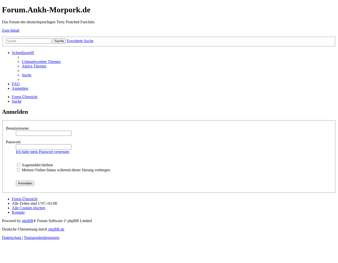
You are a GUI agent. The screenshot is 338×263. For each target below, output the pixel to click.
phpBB (27, 221)
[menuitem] (41, 61)
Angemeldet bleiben (37, 165)
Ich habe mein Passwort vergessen (42, 151)
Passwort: (13, 142)
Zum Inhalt (10, 30)
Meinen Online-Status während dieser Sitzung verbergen (65, 170)
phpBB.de (56, 229)
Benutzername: (17, 128)
